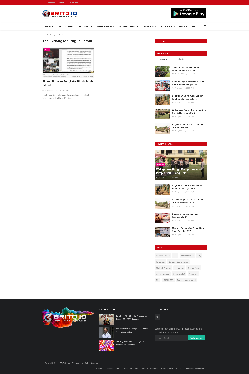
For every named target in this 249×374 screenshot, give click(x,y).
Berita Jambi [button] (66, 26)
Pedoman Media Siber (195, 368)
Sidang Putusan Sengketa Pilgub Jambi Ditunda (67, 83)
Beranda (49, 26)
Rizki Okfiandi (47, 90)
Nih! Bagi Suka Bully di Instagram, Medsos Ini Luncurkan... (130, 343)
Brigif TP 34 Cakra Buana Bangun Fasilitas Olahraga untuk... (187, 97)
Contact (61, 2)
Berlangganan (196, 338)
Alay (199, 255)
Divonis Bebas (194, 268)
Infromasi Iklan (167, 368)
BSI (157, 280)
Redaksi (179, 368)
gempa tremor (187, 255)
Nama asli (193, 274)
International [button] (127, 26)
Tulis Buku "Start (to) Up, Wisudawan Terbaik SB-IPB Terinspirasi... (131, 317)
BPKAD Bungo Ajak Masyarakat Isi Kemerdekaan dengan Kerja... (188, 83)
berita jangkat (179, 274)
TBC (175, 255)
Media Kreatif (49, 2)
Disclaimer (99, 368)
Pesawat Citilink (163, 255)
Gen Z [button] (182, 26)
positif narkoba (162, 274)
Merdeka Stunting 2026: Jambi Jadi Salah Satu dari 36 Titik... (189, 229)
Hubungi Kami (73, 2)
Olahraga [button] (148, 26)
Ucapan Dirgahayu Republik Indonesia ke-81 (185, 215)
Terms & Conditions (129, 368)
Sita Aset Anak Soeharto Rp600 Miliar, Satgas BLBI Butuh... (186, 69)
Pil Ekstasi (160, 262)
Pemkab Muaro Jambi (186, 280)
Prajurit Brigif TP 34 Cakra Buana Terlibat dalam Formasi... (187, 126)
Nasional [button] (84, 26)
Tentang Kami (113, 368)
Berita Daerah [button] (104, 26)
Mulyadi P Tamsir (163, 268)
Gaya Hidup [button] (166, 26)
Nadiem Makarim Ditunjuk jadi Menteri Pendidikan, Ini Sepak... (132, 330)
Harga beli (179, 268)
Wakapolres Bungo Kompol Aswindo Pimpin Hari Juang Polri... (189, 111)
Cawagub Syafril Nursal (178, 262)
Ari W (174, 74)
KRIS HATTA (168, 280)
